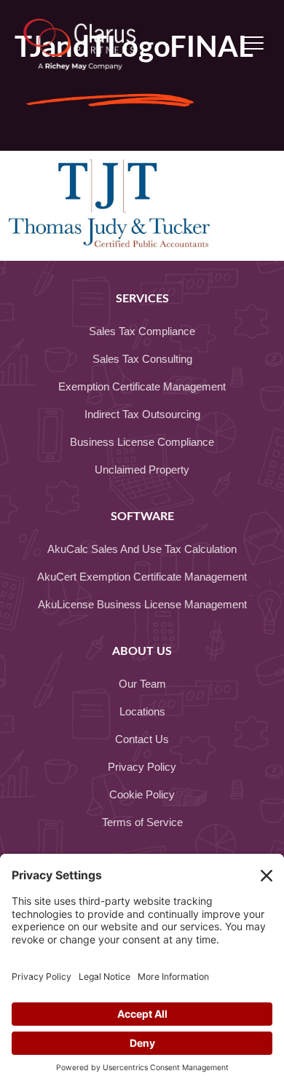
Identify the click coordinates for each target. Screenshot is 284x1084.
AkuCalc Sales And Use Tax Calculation (142, 549)
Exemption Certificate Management (142, 386)
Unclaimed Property (142, 469)
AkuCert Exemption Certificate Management (142, 576)
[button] (253, 43)
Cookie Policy (142, 794)
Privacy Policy (142, 767)
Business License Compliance (142, 442)
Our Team (142, 684)
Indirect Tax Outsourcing (142, 414)
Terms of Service (142, 822)
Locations (142, 711)
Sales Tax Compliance (142, 331)
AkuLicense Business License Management (142, 604)
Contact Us (142, 739)
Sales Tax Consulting (142, 359)
